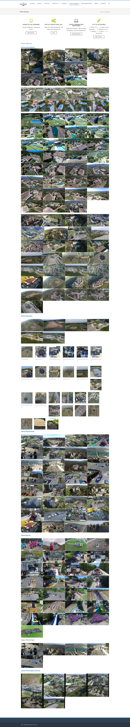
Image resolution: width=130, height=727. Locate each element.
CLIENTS (64, 3)
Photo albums (74, 3)
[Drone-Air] (23, 4)
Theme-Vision (34, 724)
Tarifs (96, 3)
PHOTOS (46, 3)
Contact (103, 3)
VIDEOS (39, 3)
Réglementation (87, 3)
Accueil (32, 3)
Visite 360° (55, 3)
